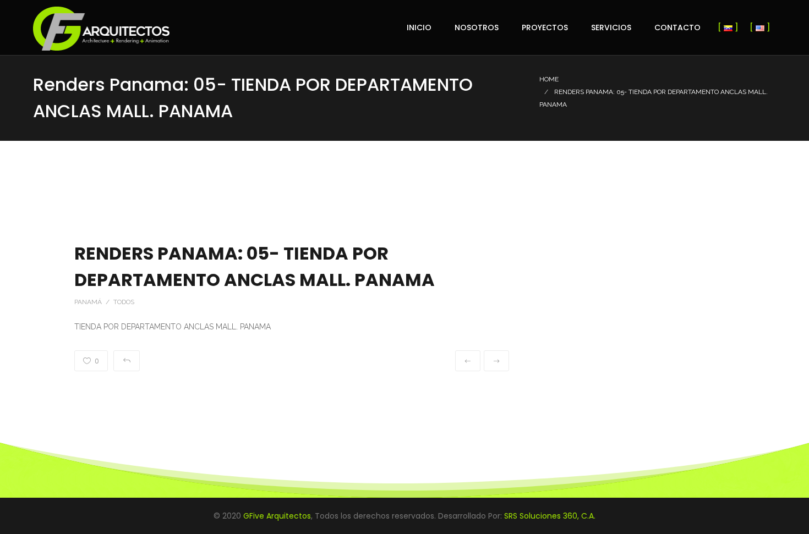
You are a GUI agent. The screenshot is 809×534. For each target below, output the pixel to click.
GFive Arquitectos (277, 515)
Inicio (419, 27)
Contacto (677, 27)
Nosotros (477, 27)
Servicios (611, 27)
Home (549, 79)
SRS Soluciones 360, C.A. (549, 515)
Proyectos (545, 27)
